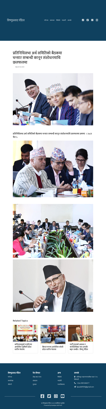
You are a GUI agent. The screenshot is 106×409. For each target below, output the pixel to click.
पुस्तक (35, 384)
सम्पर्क (69, 20)
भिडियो (58, 20)
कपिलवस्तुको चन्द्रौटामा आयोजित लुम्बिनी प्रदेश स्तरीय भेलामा (23, 347)
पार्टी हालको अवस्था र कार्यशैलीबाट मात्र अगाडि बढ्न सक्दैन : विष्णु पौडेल (79, 347)
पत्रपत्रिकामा (61, 384)
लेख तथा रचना (37, 377)
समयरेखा (10, 380)
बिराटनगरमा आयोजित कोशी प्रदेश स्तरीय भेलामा (52, 348)
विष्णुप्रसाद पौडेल (16, 20)
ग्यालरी (64, 20)
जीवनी (10, 384)
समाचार (52, 20)
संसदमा (35, 380)
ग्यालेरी (60, 380)
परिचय (46, 20)
